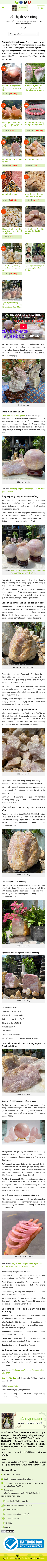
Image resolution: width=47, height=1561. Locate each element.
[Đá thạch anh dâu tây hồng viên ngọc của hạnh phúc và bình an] (35, 110)
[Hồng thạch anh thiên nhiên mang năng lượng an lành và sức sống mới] (12, 216)
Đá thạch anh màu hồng (33, 160)
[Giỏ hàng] (42, 8)
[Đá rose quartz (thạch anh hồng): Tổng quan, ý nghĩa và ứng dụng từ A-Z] (12, 110)
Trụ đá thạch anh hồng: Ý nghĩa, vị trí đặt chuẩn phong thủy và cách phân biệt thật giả (12, 305)
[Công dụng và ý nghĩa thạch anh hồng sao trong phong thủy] (12, 73)
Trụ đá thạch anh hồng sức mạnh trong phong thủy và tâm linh (34, 268)
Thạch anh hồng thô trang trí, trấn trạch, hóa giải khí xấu (11, 268)
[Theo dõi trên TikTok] (25, 2)
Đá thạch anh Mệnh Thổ (10, 194)
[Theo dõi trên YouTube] (29, 2)
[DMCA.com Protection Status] (7, 1531)
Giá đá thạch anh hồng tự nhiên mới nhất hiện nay (34, 195)
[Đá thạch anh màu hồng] (35, 146)
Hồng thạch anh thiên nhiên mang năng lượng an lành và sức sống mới (12, 231)
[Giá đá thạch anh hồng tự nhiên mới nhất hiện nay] (35, 181)
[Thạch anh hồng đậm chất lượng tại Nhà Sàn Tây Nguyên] (35, 216)
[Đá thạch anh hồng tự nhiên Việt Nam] (12, 146)
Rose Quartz (20, 416)
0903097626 (13, 1386)
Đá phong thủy (30, 22)
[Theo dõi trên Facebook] (21, 2)
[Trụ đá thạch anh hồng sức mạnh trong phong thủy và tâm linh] (35, 253)
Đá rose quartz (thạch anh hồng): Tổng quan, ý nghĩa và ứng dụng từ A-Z (12, 125)
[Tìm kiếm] (39, 8)
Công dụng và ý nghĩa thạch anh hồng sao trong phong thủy (12, 88)
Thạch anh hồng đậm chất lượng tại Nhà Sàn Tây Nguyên (34, 231)
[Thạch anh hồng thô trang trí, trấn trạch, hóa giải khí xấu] (12, 253)
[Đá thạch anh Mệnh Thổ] (12, 181)
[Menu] (3, 8)
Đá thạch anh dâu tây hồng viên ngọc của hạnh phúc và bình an (35, 125)
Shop (19, 22)
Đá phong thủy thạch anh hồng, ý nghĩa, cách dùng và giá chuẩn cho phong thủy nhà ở (34, 88)
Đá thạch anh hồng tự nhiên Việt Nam (12, 161)
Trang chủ (9, 22)
